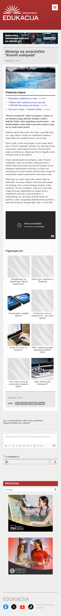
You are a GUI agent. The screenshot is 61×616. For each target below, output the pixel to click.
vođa (41, 403)
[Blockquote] (27, 445)
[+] (41, 446)
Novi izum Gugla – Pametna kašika (25, 109)
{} (38, 446)
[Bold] (6, 445)
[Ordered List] (20, 445)
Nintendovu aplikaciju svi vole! (22, 98)
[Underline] (13, 445)
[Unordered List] (23, 445)
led (17, 403)
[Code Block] (31, 445)
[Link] (34, 445)
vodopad (33, 403)
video (24, 403)
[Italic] (9, 445)
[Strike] (16, 445)
